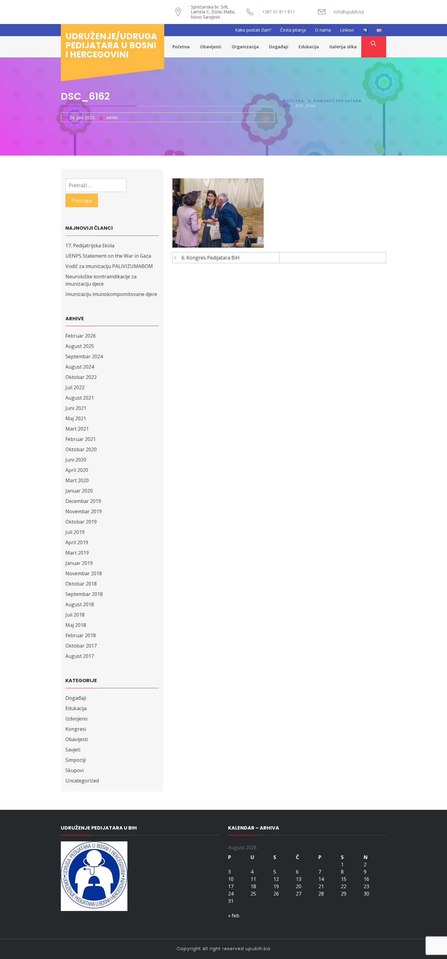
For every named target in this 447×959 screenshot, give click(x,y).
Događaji (278, 47)
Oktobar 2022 (81, 377)
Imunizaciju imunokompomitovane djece (111, 294)
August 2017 (79, 656)
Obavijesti (210, 47)
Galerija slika (343, 47)
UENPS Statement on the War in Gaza (108, 256)
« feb (233, 915)
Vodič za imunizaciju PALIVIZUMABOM (109, 266)
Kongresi (75, 729)
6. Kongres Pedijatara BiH (211, 257)
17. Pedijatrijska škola (89, 245)
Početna (181, 47)
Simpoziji (75, 760)
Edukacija (309, 47)
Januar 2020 (79, 490)
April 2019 (76, 542)
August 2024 (79, 366)
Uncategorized (82, 780)
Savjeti (72, 749)
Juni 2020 (75, 459)
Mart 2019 (77, 552)
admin (112, 117)
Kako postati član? (253, 30)
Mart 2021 (77, 428)
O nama (323, 30)
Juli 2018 (75, 614)
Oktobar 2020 (81, 449)
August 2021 (79, 397)
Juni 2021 (75, 408)
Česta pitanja (293, 30)
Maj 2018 (75, 625)
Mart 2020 (77, 480)
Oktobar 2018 (81, 583)
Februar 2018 (80, 635)
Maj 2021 (75, 418)
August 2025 (79, 346)
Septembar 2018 (84, 594)
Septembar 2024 (84, 356)
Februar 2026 (80, 335)
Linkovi (347, 30)
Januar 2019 (79, 563)
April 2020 (76, 470)
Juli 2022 (75, 387)
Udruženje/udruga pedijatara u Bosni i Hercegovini (111, 45)
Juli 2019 (75, 532)
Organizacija (245, 47)
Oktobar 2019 (81, 521)
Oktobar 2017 (81, 645)
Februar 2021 (80, 439)
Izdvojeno (76, 718)
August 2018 (79, 604)
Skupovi (74, 770)
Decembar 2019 (83, 501)
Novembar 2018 (83, 573)
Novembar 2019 (83, 511)
